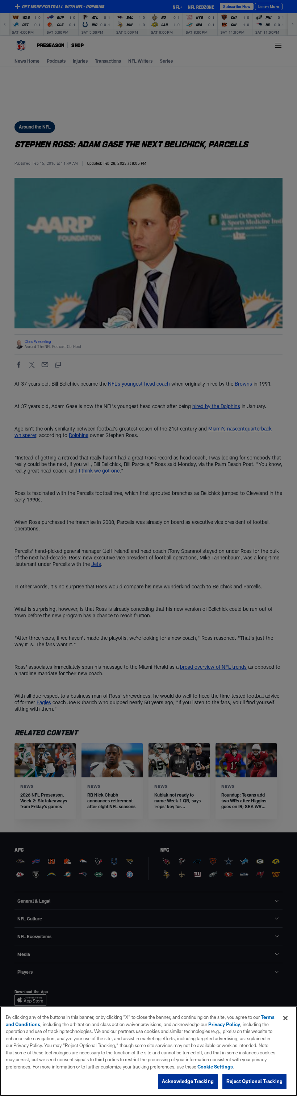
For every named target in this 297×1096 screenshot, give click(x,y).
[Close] (285, 1018)
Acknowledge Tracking (188, 1081)
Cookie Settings (215, 1067)
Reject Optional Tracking (254, 1081)
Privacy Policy (224, 1024)
